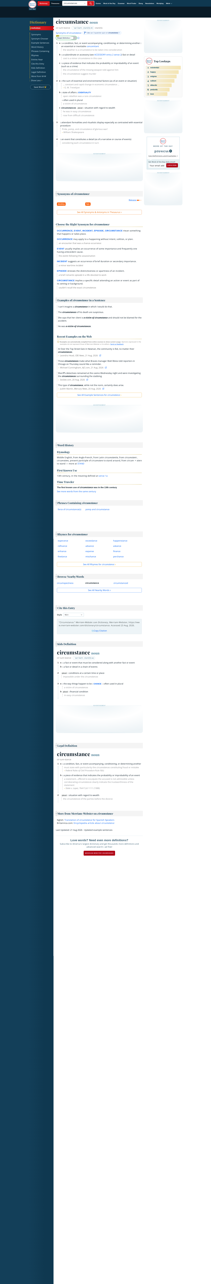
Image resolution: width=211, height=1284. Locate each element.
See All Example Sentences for (98, 395)
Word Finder (131, 3)
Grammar (121, 3)
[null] (170, 151)
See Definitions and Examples (162, 156)
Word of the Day (109, 3)
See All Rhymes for (98, 564)
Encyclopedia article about (94, 823)
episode (99, 231)
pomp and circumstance (97, 509)
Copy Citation (100, 630)
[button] (169, 3)
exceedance (91, 540)
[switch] (66, 38)
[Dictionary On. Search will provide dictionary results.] (49, 3)
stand (80, 463)
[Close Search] (85, 3)
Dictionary (38, 22)
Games (98, 3)
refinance (62, 546)
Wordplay (160, 3)
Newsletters (149, 3)
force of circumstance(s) (69, 509)
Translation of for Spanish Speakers (89, 820)
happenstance (120, 540)
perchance (118, 556)
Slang (141, 3)
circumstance (114, 231)
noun (94, 22)
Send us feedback (116, 344)
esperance (63, 540)
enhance (62, 551)
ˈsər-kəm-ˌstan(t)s (82, 27)
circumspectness (65, 583)
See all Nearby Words (98, 590)
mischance (90, 556)
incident (87, 231)
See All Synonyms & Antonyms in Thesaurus (98, 212)
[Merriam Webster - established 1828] (32, 2)
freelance (62, 556)
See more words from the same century (76, 491)
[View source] (100, 355)
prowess (161, 151)
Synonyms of (68, 32)
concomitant (93, 46)
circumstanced (121, 583)
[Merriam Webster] (163, 141)
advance (89, 546)
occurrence (65, 231)
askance (117, 546)
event (77, 231)
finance (116, 551)
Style (59, 615)
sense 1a (103, 475)
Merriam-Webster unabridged (99, 853)
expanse (89, 551)
